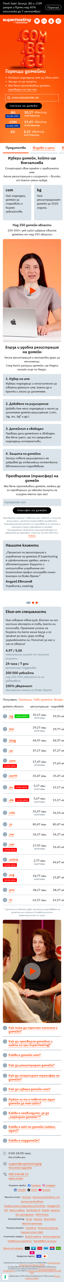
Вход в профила (33, 1236)
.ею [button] (11, 800)
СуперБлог (31, 1227)
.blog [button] (12, 740)
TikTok (34, 1189)
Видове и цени (44, 148)
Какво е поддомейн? (24, 1140)
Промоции (25, 699)
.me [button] (11, 834)
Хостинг (26, 1197)
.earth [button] (13, 776)
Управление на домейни (20, 1241)
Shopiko (46, 1210)
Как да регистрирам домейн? (32, 1065)
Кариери (38, 1219)
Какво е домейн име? (25, 1055)
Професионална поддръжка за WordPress (25, 1205)
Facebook (36, 1185)
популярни (10, 699)
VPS (6, 1210)
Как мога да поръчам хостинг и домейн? (33, 1029)
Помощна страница (48, 1227)
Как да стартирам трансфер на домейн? (34, 1077)
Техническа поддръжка (20, 1167)
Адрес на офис (16, 1178)
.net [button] (11, 844)
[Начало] (17, 21)
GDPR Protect (42, 1214)
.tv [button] (10, 900)
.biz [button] (11, 729)
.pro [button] (11, 890)
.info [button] (12, 813)
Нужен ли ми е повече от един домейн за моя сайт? (32, 1101)
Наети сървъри (17, 1210)
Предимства (16, 148)
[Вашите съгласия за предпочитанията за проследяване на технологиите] (5, 1277)
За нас (29, 1219)
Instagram (50, 1185)
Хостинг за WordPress (32, 1201)
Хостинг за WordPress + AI (46, 1197)
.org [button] (11, 875)
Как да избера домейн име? (29, 1089)
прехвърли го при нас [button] (22, 89)
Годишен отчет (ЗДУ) (32, 1232)
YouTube (46, 1189)
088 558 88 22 (18, 1174)
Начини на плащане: (13, 1248)
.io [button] (10, 824)
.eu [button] (11, 787)
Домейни (55, 1210)
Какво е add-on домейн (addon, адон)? (32, 1128)
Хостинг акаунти (51, 1236)
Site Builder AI (33, 1210)
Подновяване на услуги (44, 1241)
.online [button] (13, 860)
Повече (32, 535)
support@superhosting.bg (25, 1163)
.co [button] (11, 751)
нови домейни (43, 699)
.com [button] (12, 761)
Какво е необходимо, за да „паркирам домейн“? (29, 1115)
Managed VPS (53, 1205)
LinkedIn (21, 1189)
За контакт (50, 1219)
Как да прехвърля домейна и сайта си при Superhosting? (30, 1043)
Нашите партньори (32, 1223)
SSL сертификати (24, 1214)
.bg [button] (11, 716)
